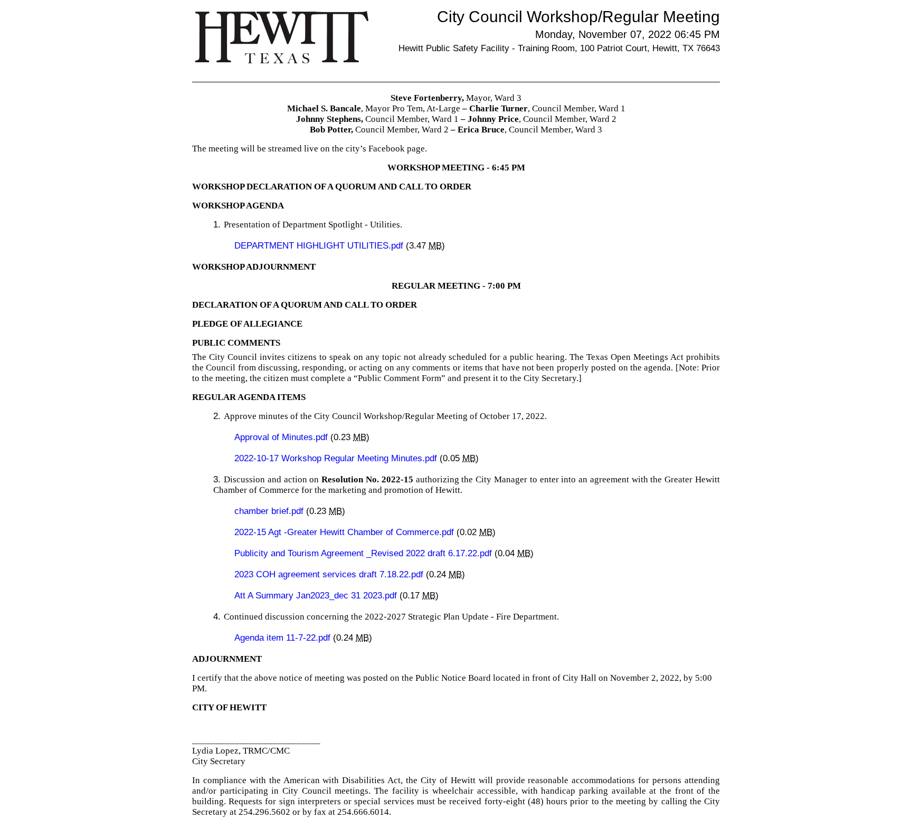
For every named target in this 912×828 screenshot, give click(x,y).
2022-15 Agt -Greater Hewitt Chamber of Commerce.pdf (345, 532)
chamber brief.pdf (270, 511)
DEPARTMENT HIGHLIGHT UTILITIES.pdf (320, 246)
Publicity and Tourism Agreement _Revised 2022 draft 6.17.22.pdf (364, 553)
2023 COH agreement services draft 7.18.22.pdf (330, 574)
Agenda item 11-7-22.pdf (283, 638)
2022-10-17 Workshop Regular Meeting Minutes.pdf (337, 458)
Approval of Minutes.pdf (282, 437)
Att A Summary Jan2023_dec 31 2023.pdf (317, 596)
